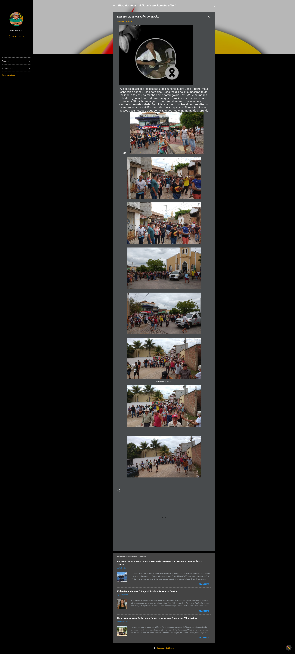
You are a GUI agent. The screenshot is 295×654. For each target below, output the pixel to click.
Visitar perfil (16, 36)
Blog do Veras (16, 31)
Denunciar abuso (8, 75)
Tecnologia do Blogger (165, 648)
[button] (209, 17)
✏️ (288, 647)
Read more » (205, 584)
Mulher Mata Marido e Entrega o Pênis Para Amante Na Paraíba (147, 591)
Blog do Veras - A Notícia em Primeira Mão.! (147, 5)
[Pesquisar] (213, 6)
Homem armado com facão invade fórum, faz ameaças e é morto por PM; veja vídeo (157, 618)
